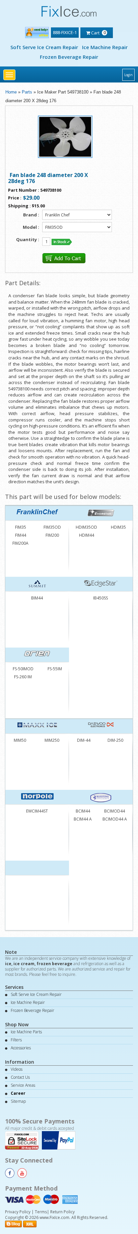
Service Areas (23, 1085)
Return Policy (62, 1212)
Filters (16, 1040)
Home (11, 92)
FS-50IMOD (23, 669)
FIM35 (20, 527)
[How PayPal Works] (60, 1140)
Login (128, 74)
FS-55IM (55, 669)
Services (14, 987)
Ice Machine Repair (105, 47)
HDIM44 (86, 535)
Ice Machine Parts (26, 1032)
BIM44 (37, 598)
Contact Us (20, 1077)
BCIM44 (83, 811)
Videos (16, 1069)
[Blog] (13, 1223)
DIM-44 (83, 740)
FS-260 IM (23, 677)
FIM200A (20, 543)
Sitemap (18, 1101)
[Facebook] (9, 1173)
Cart (98, 32)
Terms (41, 1212)
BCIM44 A (83, 819)
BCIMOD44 (114, 811)
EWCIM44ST (37, 811)
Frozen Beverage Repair (69, 56)
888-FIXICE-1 (65, 32)
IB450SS (100, 598)
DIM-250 (115, 740)
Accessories (21, 1048)
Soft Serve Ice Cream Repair (44, 47)
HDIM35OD (86, 527)
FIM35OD (52, 527)
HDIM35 (118, 527)
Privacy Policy (17, 1212)
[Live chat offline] (37, 31)
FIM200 (52, 535)
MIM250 (52, 740)
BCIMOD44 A (114, 819)
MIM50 (20, 740)
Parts (27, 92)
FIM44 (20, 535)
